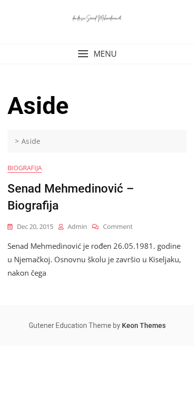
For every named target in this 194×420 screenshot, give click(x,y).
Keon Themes (144, 325)
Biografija (24, 167)
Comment (118, 226)
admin (77, 226)
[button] (97, 54)
